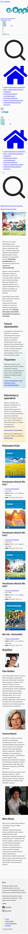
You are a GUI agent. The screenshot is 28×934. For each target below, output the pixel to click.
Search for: (5, 34)
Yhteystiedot (9, 921)
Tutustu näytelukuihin (12, 489)
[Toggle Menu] (2, 109)
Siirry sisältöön (5, 1)
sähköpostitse (8, 438)
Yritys (7, 919)
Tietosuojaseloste (11, 923)
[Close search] (3, 31)
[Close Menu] (2, 117)
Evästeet (8, 926)
